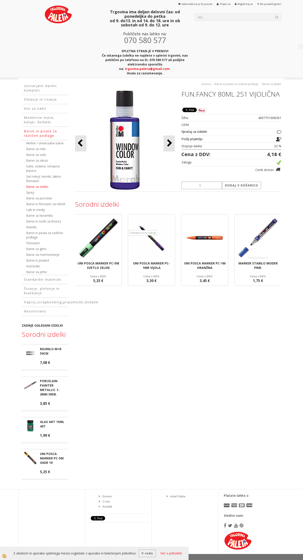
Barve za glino (36, 249)
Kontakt (107, 506)
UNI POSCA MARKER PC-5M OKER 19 (52, 458)
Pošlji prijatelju (192, 139)
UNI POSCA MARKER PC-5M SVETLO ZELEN (98, 265)
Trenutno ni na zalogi (142, 233)
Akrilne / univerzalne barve (45, 143)
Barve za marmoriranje (42, 254)
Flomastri (33, 243)
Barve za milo (36, 149)
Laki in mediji (35, 210)
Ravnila (31, 227)
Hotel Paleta (177, 496)
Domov (206, 84)
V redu (147, 553)
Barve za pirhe (36, 272)
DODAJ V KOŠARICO (241, 185)
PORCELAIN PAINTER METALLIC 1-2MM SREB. (49, 387)
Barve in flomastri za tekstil (45, 204)
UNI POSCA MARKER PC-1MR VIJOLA (151, 265)
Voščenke (33, 266)
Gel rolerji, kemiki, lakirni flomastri (43, 178)
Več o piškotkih (171, 553)
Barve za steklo (37, 187)
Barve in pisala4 (37, 260)
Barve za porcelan (39, 198)
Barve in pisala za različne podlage (44, 235)
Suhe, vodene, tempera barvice (43, 168)
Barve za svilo (36, 155)
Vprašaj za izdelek (194, 131)
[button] (169, 143)
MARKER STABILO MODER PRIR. (258, 265)
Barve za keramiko (39, 215)
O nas (106, 501)
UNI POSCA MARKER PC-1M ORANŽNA (205, 265)
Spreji (30, 192)
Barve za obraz (37, 160)
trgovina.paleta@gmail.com (147, 69)
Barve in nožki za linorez (43, 221)
